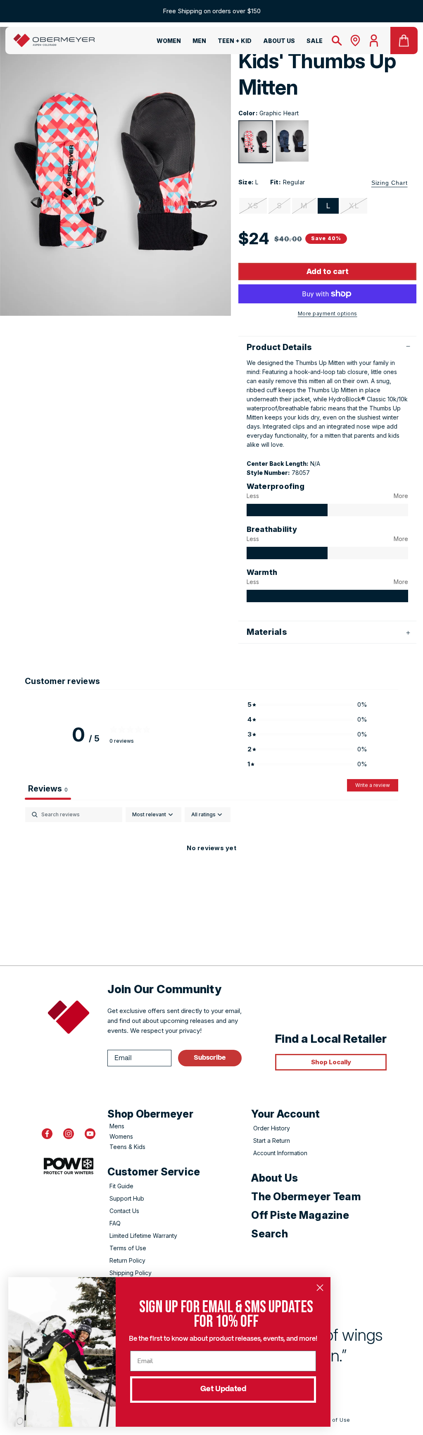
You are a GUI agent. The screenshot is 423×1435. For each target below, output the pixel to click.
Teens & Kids (127, 1146)
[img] (287, 510)
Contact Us (124, 1210)
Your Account (285, 1114)
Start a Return (271, 1140)
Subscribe (210, 1058)
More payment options (327, 313)
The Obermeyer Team (306, 1196)
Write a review (372, 785)
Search (269, 1234)
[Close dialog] (320, 1287)
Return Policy (127, 1260)
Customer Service (153, 1172)
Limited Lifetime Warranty (143, 1235)
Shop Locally (331, 1062)
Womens (121, 1136)
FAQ (115, 1223)
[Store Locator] (355, 40)
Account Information (280, 1152)
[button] (164, 42)
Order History (271, 1128)
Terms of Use (127, 1247)
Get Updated (223, 1389)
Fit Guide (121, 1185)
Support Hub (126, 1198)
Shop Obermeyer (150, 1114)
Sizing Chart (389, 182)
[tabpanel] (211, 876)
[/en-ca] (54, 40)
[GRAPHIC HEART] (255, 141)
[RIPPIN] (292, 141)
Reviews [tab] (48, 789)
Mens (116, 1126)
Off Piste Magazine (300, 1215)
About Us (274, 1178)
